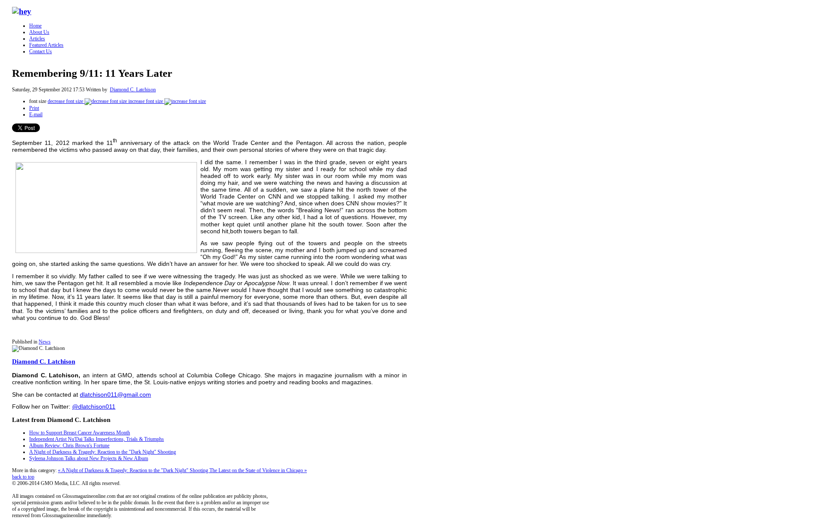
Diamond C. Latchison (133, 90)
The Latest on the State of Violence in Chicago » (258, 470)
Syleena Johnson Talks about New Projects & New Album (88, 458)
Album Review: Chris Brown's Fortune (69, 446)
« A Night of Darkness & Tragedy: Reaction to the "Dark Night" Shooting (133, 470)
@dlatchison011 (93, 406)
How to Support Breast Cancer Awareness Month (79, 433)
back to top (23, 477)
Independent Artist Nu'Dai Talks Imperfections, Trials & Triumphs (96, 439)
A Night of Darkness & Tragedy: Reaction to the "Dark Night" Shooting (102, 452)
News (45, 342)
